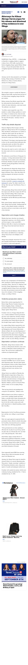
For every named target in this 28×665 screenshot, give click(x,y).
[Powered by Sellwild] (23, 562)
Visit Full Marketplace (20, 482)
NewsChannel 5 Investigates (7, 12)
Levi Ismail (8, 54)
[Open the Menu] (2, 2)
